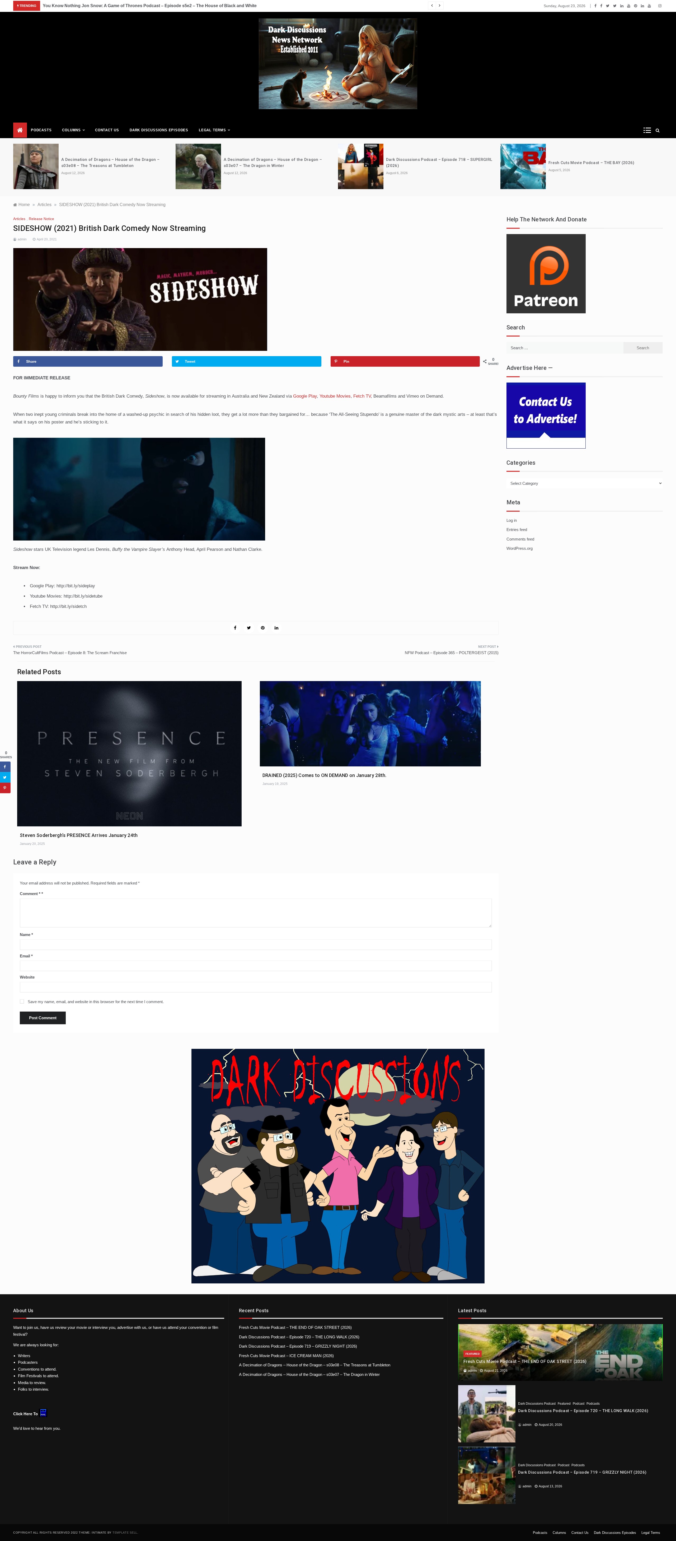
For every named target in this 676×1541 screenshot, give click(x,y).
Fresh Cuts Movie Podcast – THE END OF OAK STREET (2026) (295, 1327)
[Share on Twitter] (5, 777)
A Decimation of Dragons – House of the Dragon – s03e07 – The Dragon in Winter (309, 1374)
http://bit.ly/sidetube (83, 596)
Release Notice (41, 219)
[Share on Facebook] (5, 767)
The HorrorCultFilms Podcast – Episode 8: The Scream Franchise (70, 652)
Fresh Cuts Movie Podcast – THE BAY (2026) (591, 162)
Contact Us (107, 130)
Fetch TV (362, 396)
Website (27, 977)
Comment (30, 893)
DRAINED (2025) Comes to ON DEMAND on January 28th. (324, 775)
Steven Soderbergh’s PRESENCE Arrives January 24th (79, 835)
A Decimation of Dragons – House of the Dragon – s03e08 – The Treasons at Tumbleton (314, 1365)
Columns (71, 130)
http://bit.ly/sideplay (76, 585)
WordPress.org (519, 548)
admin (22, 239)
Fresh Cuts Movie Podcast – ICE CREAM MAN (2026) (286, 1355)
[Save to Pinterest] (5, 788)
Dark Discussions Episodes (159, 130)
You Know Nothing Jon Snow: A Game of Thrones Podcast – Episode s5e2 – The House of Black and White (150, 5)
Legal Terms (212, 130)
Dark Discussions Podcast (537, 1403)
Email (26, 956)
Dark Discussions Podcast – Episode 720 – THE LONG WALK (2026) (299, 1337)
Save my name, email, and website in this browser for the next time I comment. (96, 1001)
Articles (19, 219)
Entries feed (516, 529)
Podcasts (41, 130)
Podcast (578, 1403)
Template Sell (124, 1532)
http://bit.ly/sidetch (68, 606)
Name (26, 934)
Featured (473, 1353)
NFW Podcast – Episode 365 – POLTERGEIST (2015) (452, 652)
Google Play (305, 396)
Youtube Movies (335, 396)
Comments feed (520, 539)
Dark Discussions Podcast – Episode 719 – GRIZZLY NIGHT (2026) (298, 1346)
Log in (511, 520)
